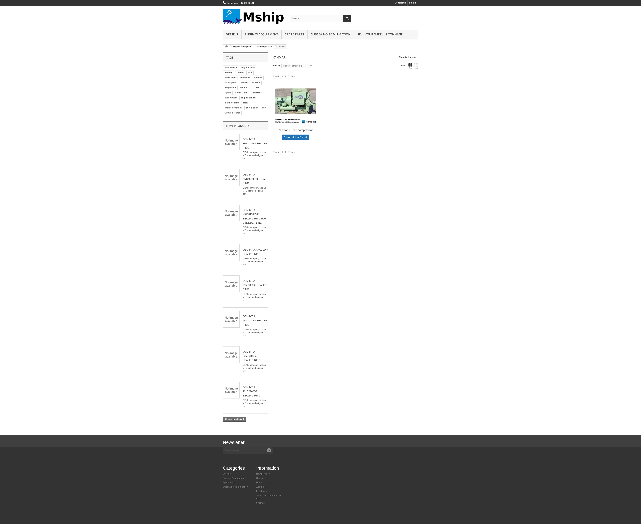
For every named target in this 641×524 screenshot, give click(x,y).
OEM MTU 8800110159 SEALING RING (255, 143)
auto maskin (231, 97)
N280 (245, 102)
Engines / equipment (261, 34)
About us (261, 487)
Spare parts (294, 34)
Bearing (229, 72)
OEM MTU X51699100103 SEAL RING (254, 179)
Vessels (232, 34)
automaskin (252, 107)
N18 (250, 72)
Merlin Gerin (241, 92)
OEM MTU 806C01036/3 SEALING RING (252, 356)
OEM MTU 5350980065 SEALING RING (255, 285)
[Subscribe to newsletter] (269, 450)
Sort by (276, 65)
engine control (248, 97)
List (416, 68)
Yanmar (240, 72)
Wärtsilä (258, 77)
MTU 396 (255, 87)
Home (259, 482)
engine (243, 87)
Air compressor (264, 46)
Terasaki (244, 82)
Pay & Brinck (248, 67)
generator (245, 77)
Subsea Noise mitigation (331, 34)
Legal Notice (262, 491)
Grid (410, 68)
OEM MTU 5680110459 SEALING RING (255, 320)
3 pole (228, 92)
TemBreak (256, 92)
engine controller (233, 107)
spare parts (230, 77)
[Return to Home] (226, 47)
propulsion (230, 87)
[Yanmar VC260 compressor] (295, 103)
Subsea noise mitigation (235, 487)
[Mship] (254, 17)
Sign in (412, 3)
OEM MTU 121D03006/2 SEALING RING (252, 391)
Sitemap (260, 503)
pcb (264, 107)
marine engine (232, 102)
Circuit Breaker (232, 112)
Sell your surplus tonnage (380, 34)
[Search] (347, 18)
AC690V (256, 82)
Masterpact (230, 82)
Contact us (400, 3)
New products (238, 126)
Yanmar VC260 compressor (295, 130)
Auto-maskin (231, 67)
